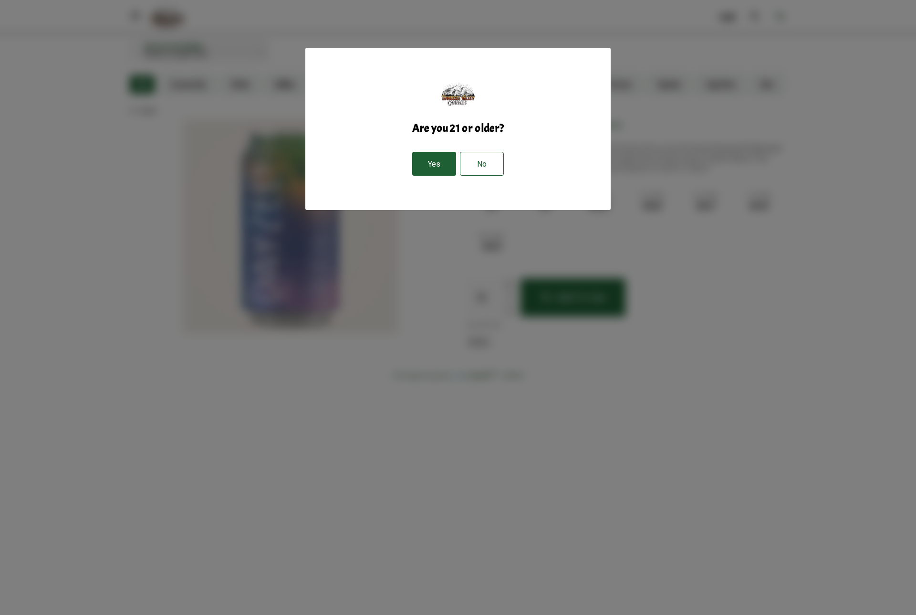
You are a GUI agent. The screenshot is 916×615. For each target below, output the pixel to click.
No (482, 164)
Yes (434, 164)
